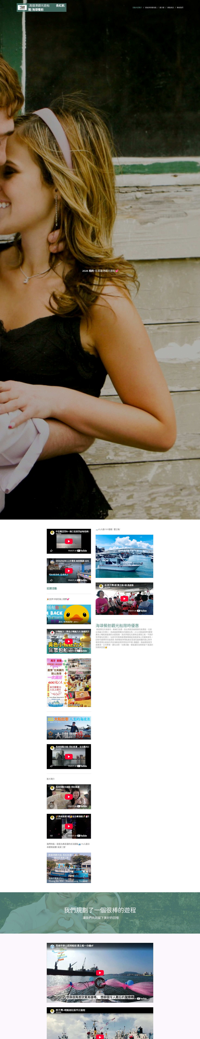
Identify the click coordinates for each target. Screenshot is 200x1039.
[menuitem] (138, 7)
